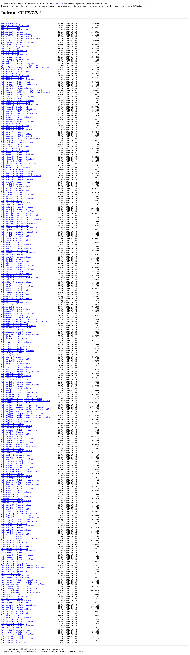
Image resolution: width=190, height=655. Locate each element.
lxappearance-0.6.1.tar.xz (15, 578)
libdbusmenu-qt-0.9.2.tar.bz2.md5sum (20, 138)
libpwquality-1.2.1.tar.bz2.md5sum (19, 392)
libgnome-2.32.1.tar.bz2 (14, 209)
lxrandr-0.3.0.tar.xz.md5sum (16, 617)
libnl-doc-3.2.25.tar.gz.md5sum (17, 351)
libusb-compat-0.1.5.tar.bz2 (16, 478)
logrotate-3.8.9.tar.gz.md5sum (17, 555)
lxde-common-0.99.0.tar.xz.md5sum (19, 588)
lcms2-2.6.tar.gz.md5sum (14, 55)
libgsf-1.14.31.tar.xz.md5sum (16, 236)
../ (2, 21)
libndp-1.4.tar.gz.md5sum (14, 338)
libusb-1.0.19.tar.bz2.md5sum (16, 476)
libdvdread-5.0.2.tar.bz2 (14, 161)
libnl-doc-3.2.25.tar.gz (14, 349)
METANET (57, 3)
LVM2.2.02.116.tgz (10, 28)
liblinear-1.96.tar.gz (12, 292)
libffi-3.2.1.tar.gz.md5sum (15, 186)
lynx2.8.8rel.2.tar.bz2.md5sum (17, 638)
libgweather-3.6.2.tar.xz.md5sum (18, 253)
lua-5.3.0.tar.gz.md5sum (14, 572)
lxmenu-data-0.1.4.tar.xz (14, 603)
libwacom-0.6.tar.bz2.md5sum (16, 497)
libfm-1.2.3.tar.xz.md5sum (15, 190)
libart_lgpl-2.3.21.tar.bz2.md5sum (19, 84)
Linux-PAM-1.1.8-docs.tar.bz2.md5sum (20, 38)
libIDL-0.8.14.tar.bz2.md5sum (16, 71)
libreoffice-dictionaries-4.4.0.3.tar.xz (23, 407)
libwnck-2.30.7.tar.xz (12, 503)
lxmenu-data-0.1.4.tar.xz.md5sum (18, 605)
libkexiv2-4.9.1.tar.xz (13, 284)
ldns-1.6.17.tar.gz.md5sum (15, 59)
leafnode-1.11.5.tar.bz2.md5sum (17, 63)
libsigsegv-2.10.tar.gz (13, 440)
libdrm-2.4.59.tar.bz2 (12, 144)
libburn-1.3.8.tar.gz (12, 115)
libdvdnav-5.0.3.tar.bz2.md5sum (17, 159)
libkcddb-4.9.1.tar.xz (12, 280)
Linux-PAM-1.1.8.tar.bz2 (14, 40)
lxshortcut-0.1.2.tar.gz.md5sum (17, 626)
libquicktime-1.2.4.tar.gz (15, 394)
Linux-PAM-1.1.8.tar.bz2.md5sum (17, 42)
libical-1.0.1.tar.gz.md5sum (16, 257)
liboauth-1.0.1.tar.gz (12, 357)
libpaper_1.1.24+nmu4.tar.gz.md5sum (20, 371)
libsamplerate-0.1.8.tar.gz (15, 428)
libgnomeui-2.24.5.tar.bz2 (15, 226)
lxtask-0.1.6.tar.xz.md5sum (15, 630)
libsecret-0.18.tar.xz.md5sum (16, 434)
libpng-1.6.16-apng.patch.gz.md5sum (20, 384)
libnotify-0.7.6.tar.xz (13, 353)
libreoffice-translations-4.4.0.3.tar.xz (23, 415)
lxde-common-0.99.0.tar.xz (15, 586)
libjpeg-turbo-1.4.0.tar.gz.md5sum (19, 278)
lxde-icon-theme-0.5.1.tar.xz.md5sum (20, 592)
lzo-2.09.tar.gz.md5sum (13, 642)
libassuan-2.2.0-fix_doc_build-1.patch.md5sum (25, 92)
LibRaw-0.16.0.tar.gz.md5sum (16, 34)
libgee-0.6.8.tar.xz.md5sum (15, 203)
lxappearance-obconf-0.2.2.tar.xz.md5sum (23, 584)
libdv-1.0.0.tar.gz (11, 149)
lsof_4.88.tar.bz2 (10, 561)
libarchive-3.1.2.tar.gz (14, 78)
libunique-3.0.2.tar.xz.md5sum (17, 467)
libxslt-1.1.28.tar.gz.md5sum (16, 534)
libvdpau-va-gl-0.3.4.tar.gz (16, 482)
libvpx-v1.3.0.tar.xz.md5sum (16, 492)
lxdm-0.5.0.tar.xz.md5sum (14, 597)
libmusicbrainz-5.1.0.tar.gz (16, 332)
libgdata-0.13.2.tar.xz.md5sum (17, 199)
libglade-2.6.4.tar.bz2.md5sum (17, 207)
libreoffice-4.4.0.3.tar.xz (15, 403)
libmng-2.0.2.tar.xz (11, 307)
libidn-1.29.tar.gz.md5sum (15, 261)
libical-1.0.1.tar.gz (12, 255)
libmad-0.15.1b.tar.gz (12, 296)
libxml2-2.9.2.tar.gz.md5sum (16, 530)
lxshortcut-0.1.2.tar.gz (14, 624)
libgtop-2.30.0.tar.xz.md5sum (16, 240)
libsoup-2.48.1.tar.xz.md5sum (16, 451)
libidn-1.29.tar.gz (11, 259)
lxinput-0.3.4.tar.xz (12, 599)
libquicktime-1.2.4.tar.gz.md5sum (19, 397)
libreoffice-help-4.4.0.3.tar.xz (18, 411)
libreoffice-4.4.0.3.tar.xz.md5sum (19, 405)
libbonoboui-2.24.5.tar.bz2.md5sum (19, 113)
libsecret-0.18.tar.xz (12, 432)
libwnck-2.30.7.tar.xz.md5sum (16, 505)
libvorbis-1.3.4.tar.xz (13, 486)
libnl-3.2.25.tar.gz (11, 344)
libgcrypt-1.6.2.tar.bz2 (14, 192)
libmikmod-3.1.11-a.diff (14, 305)
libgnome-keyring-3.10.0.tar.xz (17, 213)
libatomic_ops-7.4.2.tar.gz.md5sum (19, 105)
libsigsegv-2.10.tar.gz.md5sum (17, 442)
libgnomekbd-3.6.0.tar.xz (14, 221)
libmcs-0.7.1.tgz (10, 301)
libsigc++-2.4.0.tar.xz (13, 436)
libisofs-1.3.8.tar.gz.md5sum (16, 274)
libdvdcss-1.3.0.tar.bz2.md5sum (17, 155)
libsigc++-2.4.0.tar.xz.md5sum (17, 438)
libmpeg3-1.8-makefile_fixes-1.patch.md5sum (24, 321)
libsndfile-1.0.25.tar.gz (14, 444)
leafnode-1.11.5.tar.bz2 (14, 61)
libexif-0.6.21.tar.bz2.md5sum (17, 180)
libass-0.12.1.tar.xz (12, 86)
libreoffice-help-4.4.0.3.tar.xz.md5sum (22, 413)
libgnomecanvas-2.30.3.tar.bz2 (17, 217)
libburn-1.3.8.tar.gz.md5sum (16, 117)
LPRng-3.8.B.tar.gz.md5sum (15, 26)
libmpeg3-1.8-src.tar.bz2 (14, 324)
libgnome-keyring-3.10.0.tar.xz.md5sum (21, 215)
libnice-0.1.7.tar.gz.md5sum (16, 342)
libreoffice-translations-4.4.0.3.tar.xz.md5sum (26, 417)
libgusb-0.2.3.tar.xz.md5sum (16, 244)
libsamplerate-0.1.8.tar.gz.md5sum (19, 430)
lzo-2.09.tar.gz (9, 640)
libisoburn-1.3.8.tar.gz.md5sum (17, 269)
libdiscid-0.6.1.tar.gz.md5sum (17, 142)
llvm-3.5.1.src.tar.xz (12, 544)
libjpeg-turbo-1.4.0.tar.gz (15, 276)
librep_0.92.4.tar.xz (12, 419)
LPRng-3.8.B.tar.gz (11, 24)
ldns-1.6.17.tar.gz (11, 57)
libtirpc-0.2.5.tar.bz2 (13, 461)
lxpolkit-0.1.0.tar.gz (12, 611)
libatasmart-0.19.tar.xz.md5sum (17, 101)
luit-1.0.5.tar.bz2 (11, 574)
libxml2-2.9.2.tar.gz (12, 528)
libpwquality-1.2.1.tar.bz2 (15, 390)
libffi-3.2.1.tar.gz (11, 184)
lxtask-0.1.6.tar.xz (11, 628)
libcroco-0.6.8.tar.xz (12, 128)
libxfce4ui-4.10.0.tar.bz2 (15, 511)
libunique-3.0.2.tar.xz (13, 465)
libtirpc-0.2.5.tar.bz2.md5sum (17, 463)
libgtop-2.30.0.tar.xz (12, 238)
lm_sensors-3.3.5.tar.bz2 (14, 549)
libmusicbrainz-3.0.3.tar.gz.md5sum (20, 330)
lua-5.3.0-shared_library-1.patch (19, 565)
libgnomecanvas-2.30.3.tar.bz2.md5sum (21, 219)
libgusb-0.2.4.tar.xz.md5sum (16, 249)
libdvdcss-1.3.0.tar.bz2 (14, 153)
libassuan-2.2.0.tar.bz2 (14, 94)
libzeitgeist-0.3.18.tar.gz (15, 536)
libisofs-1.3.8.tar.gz (12, 271)
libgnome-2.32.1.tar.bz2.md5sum (17, 211)
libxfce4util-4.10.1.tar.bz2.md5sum (20, 517)
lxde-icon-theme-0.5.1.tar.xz (16, 590)
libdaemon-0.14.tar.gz (12, 132)
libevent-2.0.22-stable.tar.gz (17, 174)
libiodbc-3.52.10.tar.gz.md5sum (17, 265)
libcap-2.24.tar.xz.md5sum (15, 126)
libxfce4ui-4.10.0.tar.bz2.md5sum (19, 513)
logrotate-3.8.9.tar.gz (13, 553)
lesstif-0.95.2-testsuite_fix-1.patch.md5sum (25, 67)
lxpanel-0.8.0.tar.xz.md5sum (16, 609)
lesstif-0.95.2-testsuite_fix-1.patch (21, 65)
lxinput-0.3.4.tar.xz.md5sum (16, 601)
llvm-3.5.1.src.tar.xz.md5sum (16, 547)
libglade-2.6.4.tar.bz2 (13, 205)
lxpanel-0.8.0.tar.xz (12, 607)
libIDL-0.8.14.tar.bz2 (12, 69)
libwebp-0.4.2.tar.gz (12, 499)
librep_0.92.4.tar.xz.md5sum (16, 422)
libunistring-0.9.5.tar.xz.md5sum (19, 472)
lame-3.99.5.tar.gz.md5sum (15, 46)
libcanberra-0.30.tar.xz (14, 119)
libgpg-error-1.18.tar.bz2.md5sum (19, 232)
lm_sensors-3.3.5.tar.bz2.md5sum (18, 551)
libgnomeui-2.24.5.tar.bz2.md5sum (19, 228)
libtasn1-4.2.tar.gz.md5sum (15, 455)
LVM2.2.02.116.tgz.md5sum (14, 30)
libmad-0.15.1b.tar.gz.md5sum (16, 299)
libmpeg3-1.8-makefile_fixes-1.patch (20, 319)
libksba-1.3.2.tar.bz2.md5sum (16, 290)
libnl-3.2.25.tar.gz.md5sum (15, 346)
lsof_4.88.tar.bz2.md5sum (14, 563)
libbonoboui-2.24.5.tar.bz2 (15, 111)
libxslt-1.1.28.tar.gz (12, 532)
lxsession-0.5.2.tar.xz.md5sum (17, 622)
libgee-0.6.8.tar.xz (11, 201)
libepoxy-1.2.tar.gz (11, 165)
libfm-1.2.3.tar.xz (11, 188)
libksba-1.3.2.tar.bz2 (12, 288)
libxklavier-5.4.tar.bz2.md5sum (17, 526)
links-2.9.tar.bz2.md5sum (14, 542)
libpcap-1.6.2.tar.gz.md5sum (16, 376)
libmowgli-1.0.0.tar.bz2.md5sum (17, 313)
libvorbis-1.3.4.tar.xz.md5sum (17, 488)
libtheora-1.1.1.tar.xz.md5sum (17, 459)
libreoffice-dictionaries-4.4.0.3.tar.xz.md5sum (26, 409)
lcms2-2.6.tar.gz (10, 53)
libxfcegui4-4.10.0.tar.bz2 (15, 519)
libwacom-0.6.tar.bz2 (12, 494)
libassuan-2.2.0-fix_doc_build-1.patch (21, 90)
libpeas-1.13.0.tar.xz (12, 378)
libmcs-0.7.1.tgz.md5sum (14, 303)
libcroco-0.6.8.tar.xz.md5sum (16, 130)
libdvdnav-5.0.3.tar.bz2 (14, 157)
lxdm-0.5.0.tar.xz (10, 594)
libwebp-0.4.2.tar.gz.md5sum (16, 501)
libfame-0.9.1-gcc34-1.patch (16, 182)
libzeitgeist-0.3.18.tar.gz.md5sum (19, 538)
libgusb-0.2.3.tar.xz (12, 242)
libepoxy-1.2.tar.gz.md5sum (15, 167)
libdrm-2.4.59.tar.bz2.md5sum (16, 146)
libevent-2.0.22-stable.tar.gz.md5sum (21, 176)
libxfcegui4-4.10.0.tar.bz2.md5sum (19, 522)
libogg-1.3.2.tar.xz (11, 361)
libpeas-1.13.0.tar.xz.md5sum (16, 380)
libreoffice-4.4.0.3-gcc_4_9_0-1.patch (21, 399)
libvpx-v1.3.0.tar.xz (12, 490)
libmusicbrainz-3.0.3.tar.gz (16, 328)
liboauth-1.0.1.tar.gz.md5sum (16, 359)
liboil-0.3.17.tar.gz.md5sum (16, 367)
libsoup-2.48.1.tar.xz (12, 449)
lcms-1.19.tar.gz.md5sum (14, 51)
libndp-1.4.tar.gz (10, 336)
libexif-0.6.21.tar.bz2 (13, 178)
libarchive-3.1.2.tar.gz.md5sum (17, 80)
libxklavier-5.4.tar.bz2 (14, 524)
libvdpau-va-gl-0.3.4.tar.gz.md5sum (20, 484)
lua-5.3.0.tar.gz (10, 569)
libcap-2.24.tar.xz (11, 124)
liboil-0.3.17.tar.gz (12, 365)
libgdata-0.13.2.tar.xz (13, 196)
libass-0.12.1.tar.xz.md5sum (16, 88)
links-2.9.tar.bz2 (10, 540)
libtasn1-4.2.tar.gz (11, 453)
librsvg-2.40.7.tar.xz (12, 424)
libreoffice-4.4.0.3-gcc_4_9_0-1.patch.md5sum (25, 401)
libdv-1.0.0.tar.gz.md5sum (15, 151)
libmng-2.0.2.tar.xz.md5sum (15, 309)
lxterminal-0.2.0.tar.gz (14, 632)
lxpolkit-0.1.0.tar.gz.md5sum (16, 613)
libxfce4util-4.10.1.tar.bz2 (16, 515)
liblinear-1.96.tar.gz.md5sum (16, 294)
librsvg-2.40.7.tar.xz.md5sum (16, 426)
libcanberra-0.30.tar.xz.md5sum (17, 121)
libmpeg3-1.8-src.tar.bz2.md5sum (18, 326)
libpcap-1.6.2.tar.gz (12, 374)
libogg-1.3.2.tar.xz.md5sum (15, 363)
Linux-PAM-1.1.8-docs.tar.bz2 (16, 36)
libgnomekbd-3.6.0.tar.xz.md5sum (18, 224)
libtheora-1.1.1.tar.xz (13, 457)
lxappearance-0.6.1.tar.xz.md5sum (19, 580)
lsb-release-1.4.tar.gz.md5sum (17, 559)
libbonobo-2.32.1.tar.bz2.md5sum (18, 109)
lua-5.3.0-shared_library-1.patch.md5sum (23, 567)
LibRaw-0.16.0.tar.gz (12, 32)
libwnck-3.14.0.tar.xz (12, 507)
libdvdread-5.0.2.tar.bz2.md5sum (18, 163)
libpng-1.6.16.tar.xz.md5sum (16, 388)
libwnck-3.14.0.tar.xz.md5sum (16, 509)
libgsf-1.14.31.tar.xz (12, 234)
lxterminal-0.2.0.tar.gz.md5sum (17, 634)
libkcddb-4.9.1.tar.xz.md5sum (16, 282)
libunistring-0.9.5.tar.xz (15, 469)
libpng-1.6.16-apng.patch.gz (16, 382)
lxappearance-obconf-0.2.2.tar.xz (19, 582)
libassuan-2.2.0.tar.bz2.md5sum (17, 96)
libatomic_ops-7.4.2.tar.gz (15, 103)
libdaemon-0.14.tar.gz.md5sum (16, 134)
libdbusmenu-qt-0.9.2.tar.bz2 (16, 136)
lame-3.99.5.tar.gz (11, 44)
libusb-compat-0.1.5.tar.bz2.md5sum (20, 480)
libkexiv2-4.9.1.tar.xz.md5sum (17, 286)
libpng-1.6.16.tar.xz (12, 386)
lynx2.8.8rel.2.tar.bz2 (13, 636)
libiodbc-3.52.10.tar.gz (14, 263)
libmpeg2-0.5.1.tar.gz (12, 315)
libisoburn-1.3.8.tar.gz (14, 267)
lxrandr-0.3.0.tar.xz (12, 615)
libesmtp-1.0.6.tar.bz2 (13, 169)
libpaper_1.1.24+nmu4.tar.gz (16, 369)
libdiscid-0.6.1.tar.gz (13, 140)
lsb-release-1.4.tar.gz (13, 557)
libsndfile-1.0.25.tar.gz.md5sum (18, 447)
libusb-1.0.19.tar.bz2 (12, 474)
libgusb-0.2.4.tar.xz (12, 246)
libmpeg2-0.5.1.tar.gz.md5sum (16, 317)
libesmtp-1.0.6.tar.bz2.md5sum (17, 171)
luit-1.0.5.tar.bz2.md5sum (15, 576)
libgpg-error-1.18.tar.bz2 (15, 230)
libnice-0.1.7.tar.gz (12, 340)
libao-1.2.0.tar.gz (11, 74)
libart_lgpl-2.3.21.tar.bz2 (15, 82)
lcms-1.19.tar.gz (10, 49)
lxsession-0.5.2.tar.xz (13, 619)
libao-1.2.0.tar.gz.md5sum (15, 76)
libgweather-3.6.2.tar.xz (14, 251)
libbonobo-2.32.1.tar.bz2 (14, 107)
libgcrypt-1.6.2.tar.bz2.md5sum (17, 194)
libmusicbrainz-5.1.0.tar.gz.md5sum (20, 334)
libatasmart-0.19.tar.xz (14, 99)
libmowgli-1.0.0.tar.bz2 (14, 311)
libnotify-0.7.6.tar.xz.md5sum (17, 355)
